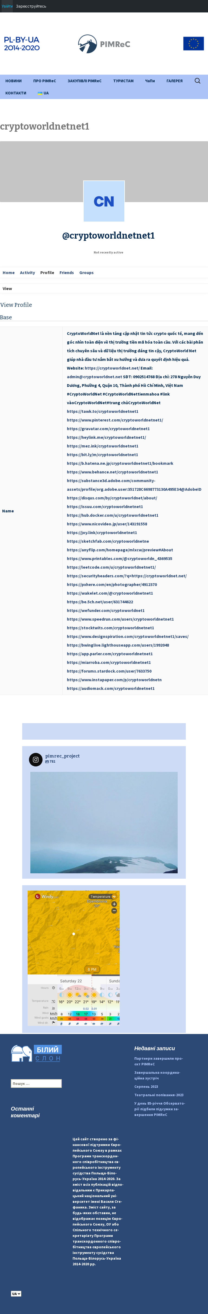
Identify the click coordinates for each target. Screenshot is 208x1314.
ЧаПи (150, 80)
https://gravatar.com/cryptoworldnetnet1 (108, 428)
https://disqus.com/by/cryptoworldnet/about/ (112, 497)
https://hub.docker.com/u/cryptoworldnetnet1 (112, 515)
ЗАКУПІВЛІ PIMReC (85, 80)
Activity (27, 272)
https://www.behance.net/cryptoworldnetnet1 (112, 472)
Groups (86, 272)
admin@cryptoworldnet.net (94, 376)
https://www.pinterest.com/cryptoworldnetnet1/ (115, 420)
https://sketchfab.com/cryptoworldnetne (108, 541)
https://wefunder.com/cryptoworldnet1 (106, 610)
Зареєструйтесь (31, 6)
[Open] (104, 845)
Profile (47, 272)
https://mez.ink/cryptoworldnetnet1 (102, 446)
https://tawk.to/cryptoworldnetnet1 (102, 411)
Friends (67, 272)
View (7, 288)
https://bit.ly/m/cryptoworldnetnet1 (102, 454)
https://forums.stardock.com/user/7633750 (109, 671)
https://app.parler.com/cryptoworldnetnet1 (110, 653)
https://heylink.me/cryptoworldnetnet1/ (106, 437)
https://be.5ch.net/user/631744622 (100, 601)
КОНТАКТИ (15, 92)
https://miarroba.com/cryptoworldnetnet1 (109, 662)
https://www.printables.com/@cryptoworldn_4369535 (119, 558)
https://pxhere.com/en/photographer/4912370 (112, 584)
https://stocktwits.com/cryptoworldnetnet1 (110, 627)
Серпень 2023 (146, 1086)
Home (9, 272)
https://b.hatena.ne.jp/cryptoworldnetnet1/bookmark (120, 463)
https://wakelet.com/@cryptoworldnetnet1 (110, 593)
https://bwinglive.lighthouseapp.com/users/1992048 (118, 645)
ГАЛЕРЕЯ (175, 80)
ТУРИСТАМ (123, 80)
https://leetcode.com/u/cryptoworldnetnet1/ (111, 567)
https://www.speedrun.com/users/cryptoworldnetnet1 (120, 619)
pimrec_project (102, 777)
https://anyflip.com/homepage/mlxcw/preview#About (120, 549)
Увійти (7, 6)
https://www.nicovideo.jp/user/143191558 (107, 523)
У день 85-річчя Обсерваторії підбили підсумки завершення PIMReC (159, 1109)
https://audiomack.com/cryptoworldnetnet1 (111, 688)
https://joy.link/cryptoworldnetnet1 (102, 532)
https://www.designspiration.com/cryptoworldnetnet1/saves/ (127, 636)
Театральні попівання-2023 (159, 1094)
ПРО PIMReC (44, 80)
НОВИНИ (13, 80)
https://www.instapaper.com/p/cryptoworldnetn (114, 679)
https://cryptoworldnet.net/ (112, 368)
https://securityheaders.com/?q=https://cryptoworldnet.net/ (127, 575)
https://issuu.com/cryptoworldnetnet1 (105, 506)
